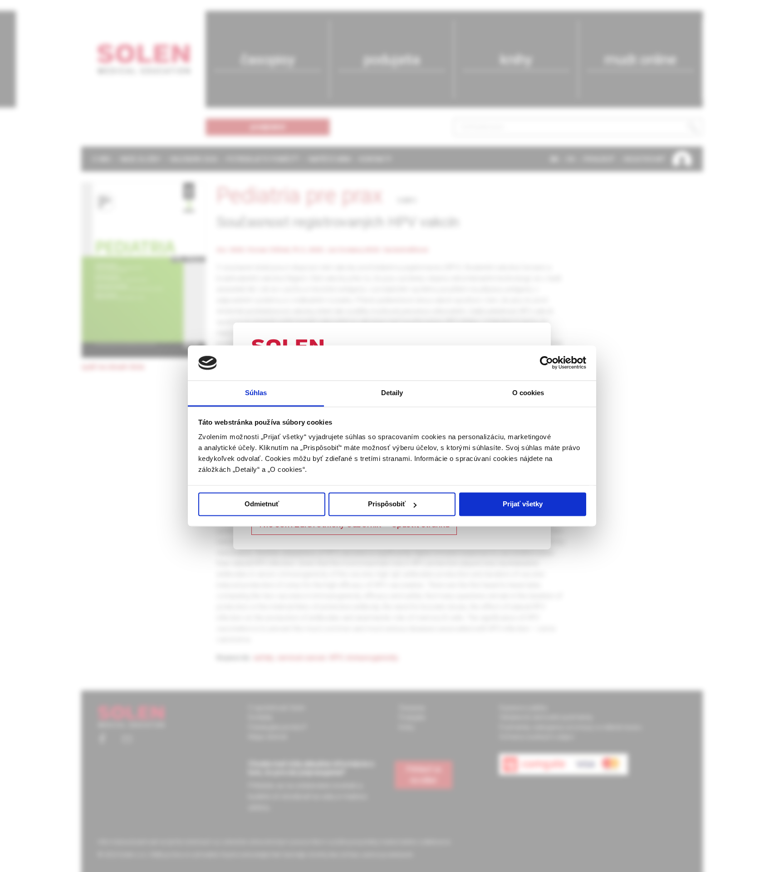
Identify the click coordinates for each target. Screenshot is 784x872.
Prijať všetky (523, 504)
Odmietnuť (262, 504)
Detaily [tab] (392, 393)
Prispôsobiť (387, 504)
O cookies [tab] (528, 393)
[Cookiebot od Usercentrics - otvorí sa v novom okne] (546, 363)
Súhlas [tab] (256, 393)
